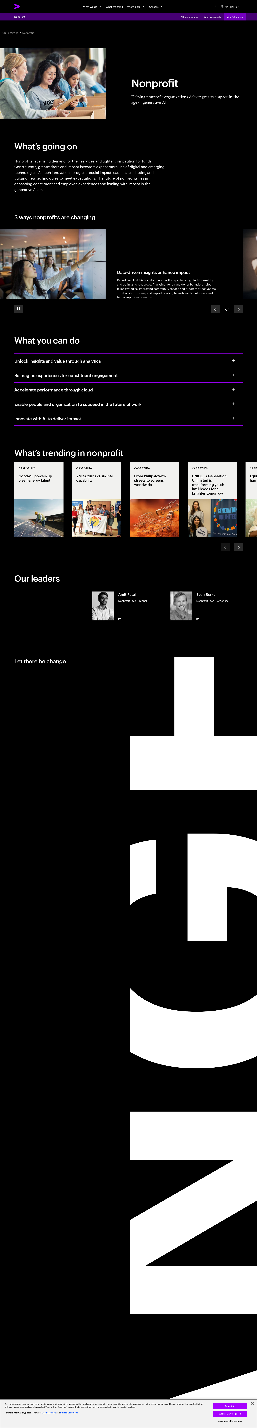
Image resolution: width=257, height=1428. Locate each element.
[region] (128, 1413)
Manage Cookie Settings (230, 1421)
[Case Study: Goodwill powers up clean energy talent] (39, 499)
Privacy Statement (69, 1413)
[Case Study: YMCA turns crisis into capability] (96, 499)
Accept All (230, 1406)
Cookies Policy (49, 1413)
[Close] (252, 1403)
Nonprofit (19, 16)
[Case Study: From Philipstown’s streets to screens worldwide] (154, 499)
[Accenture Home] (25, 6)
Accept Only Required (230, 1414)
